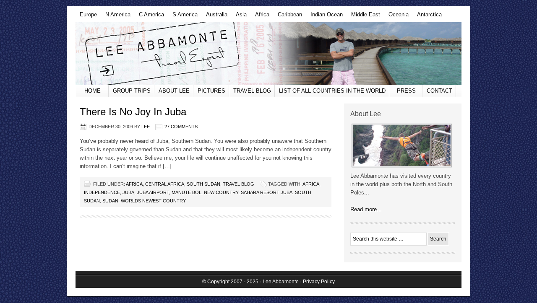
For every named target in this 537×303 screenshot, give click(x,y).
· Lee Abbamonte (279, 282)
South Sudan (203, 183)
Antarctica (427, 16)
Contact (439, 91)
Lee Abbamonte (268, 53)
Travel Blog (252, 91)
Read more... (366, 209)
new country (221, 192)
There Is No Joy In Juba (133, 111)
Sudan (110, 200)
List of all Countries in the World (332, 91)
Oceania (396, 16)
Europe (86, 16)
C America (149, 16)
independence (102, 192)
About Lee (174, 91)
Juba (128, 192)
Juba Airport (153, 192)
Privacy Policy (319, 282)
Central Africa (164, 183)
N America (115, 16)
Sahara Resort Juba (266, 192)
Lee (145, 126)
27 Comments (181, 126)
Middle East (363, 16)
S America (183, 16)
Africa (260, 16)
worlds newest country (153, 200)
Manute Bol (186, 192)
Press (406, 91)
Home (92, 91)
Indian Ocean (324, 16)
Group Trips (132, 91)
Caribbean (288, 16)
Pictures (211, 91)
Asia (239, 16)
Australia (214, 16)
